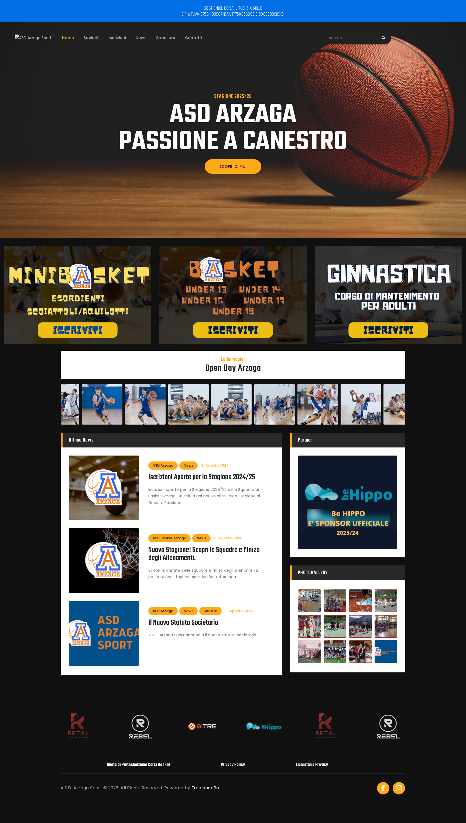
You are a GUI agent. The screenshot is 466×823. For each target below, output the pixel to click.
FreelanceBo (205, 788)
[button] (66, 404)
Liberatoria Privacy (312, 764)
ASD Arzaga (163, 465)
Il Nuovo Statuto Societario (183, 623)
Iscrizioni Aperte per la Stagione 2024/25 (201, 477)
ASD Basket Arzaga (169, 538)
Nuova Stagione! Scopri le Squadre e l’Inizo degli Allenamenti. (204, 554)
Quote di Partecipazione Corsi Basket (138, 764)
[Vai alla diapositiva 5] (167, 428)
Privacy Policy (233, 764)
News (188, 465)
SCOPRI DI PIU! (233, 166)
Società (210, 610)
